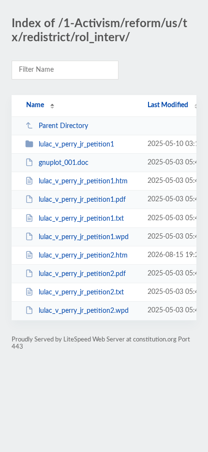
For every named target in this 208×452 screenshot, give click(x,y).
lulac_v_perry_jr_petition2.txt (81, 292)
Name (35, 105)
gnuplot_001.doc (64, 163)
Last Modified (168, 105)
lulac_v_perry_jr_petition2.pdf (82, 274)
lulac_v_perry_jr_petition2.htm (83, 255)
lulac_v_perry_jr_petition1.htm (83, 181)
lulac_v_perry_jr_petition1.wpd (84, 237)
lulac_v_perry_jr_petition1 (76, 144)
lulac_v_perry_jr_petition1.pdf (82, 199)
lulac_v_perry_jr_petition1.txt (81, 218)
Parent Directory (63, 126)
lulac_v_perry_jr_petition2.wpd (84, 310)
